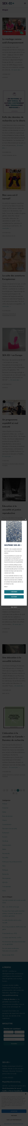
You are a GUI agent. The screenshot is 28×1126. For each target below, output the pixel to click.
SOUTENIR (14, 597)
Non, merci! (14, 607)
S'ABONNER (14, 592)
